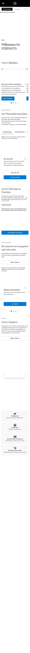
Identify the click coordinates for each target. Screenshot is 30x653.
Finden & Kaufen (6, 205)
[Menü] (3, 3)
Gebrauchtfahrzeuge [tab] (21, 132)
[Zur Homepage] (15, 3)
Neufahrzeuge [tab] (7, 132)
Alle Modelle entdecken (15, 232)
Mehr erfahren (15, 262)
